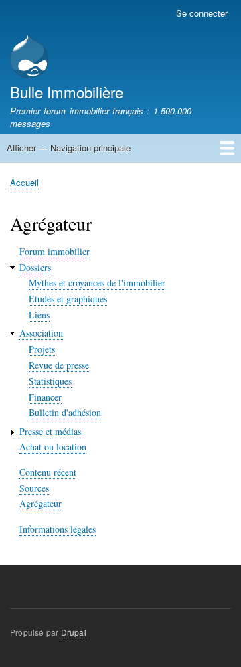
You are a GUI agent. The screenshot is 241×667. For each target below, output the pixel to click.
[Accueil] (29, 58)
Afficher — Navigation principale (69, 147)
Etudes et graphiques (68, 298)
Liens (39, 314)
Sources (34, 488)
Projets (42, 349)
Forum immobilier (54, 251)
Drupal (73, 632)
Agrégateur (40, 503)
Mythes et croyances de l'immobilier (97, 282)
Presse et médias (50, 431)
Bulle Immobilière (66, 91)
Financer (45, 397)
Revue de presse (59, 365)
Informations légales (57, 528)
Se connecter (202, 13)
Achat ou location (52, 446)
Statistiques (50, 381)
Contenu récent (47, 472)
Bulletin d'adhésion (65, 412)
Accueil (24, 182)
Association (41, 332)
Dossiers (35, 267)
